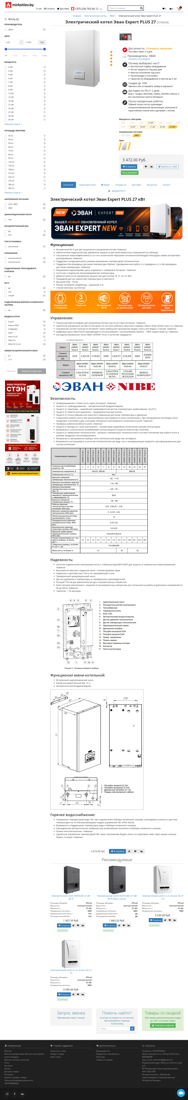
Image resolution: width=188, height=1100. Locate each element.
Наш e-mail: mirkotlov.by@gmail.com (157, 1060)
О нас (39, 8)
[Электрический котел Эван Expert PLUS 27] (125, 36)
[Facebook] (15, 1093)
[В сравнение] (151, 166)
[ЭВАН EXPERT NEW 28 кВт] (117, 221)
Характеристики (87, 184)
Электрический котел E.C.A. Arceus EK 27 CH (162, 897)
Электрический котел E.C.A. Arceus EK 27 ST (71, 971)
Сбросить (11, 371)
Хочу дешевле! (129, 172)
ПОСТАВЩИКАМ (11, 1083)
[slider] (6, 49)
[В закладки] (146, 166)
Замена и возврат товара (15, 1077)
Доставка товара (11, 1071)
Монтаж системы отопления (16, 1060)
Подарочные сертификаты (107, 1054)
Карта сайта (55, 1057)
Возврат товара (57, 1054)
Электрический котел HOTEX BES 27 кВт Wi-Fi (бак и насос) (117, 897)
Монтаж (7, 1051)
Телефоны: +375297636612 (153, 1051)
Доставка (64, 8)
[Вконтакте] (23, 1093)
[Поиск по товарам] (141, 8)
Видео (106, 184)
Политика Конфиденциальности (18, 1080)
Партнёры (100, 1057)
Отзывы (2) (120, 184)
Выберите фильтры (32, 371)
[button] (179, 8)
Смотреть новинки (164, 1025)
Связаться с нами (58, 1051)
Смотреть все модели (139, 59)
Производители (103, 1051)
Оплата (51, 8)
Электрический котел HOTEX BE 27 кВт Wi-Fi (71, 897)
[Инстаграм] (7, 1093)
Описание (68, 184)
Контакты (8, 1065)
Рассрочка (152, 184)
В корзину (130, 166)
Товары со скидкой (104, 1060)
